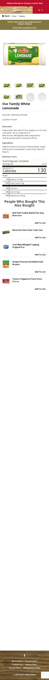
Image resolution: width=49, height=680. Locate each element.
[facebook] (24, 655)
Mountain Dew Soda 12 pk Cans (27, 230)
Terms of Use (30, 664)
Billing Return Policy (31, 668)
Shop (14, 16)
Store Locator (31, 661)
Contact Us (17, 664)
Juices (22, 16)
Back (7, 16)
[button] (7, 85)
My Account (17, 661)
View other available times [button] (24, 27)
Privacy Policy (15, 668)
